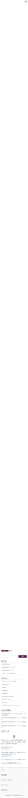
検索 (22, 656)
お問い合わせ (4, 790)
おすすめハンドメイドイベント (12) (10, 705)
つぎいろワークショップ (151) (9, 681)
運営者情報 (4, 775)
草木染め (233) (5, 684)
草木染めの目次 (5, 664)
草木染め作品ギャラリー (8, 670)
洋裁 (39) (4, 687)
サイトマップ (4, 785)
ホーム (2, 770)
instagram (7, 759)
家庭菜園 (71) (5, 693)
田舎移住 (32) (5, 690)
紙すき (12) (4, 702)
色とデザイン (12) (6, 699)
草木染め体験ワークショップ (9, 667)
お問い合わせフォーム (7, 756)
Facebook (3, 763)
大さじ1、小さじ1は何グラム (9, 673)
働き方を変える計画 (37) (8, 696)
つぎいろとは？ (5, 749)
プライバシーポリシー (6, 780)
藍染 (11, 650)
